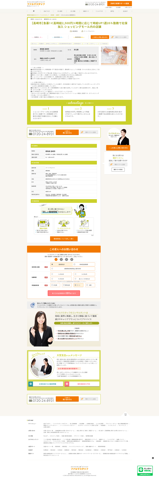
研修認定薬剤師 (84, 264)
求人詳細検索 (73, 423)
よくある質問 (99, 423)
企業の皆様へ (109, 7)
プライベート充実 (79, 436)
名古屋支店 (88, 450)
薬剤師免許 (62, 264)
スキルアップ (47, 441)
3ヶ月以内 (84, 274)
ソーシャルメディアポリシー (68, 425)
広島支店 (117, 450)
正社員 (55, 285)
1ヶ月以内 (61, 274)
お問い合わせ (128, 7)
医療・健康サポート (91, 446)
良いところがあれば (84, 279)
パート (78, 285)
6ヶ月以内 (61, 279)
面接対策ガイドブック (91, 439)
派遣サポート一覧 (48, 446)
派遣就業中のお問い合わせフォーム (64, 430)
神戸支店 (110, 450)
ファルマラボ (110, 439)
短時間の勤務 (89, 436)
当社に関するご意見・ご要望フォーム (86, 430)
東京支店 (73, 450)
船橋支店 (67, 450)
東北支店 (53, 450)
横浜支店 (80, 450)
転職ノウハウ (120, 439)
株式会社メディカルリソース (51, 455)
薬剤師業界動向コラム (88, 441)
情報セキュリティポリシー (51, 425)
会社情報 (81, 423)
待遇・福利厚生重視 (67, 436)
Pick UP (46, 436)
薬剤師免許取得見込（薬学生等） (72, 268)
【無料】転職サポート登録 (119, 3)
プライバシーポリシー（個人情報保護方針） (117, 423)
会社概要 (118, 7)
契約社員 (67, 285)
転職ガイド (102, 439)
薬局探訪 (98, 441)
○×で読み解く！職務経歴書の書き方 (73, 439)
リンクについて (112, 425)
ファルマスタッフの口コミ (60, 423)
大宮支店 (60, 450)
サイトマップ (122, 425)
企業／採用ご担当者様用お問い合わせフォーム (56, 432)
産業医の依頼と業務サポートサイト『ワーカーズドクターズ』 (85, 453)
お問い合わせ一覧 (48, 430)
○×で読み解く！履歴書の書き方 (52, 439)
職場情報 (78, 37)
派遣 (90, 285)
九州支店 (124, 450)
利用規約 (103, 425)
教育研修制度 (101, 446)
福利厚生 (64, 446)
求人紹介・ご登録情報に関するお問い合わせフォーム (113, 430)
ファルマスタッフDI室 (59, 441)
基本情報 (57, 37)
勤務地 (37, 37)
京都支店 (96, 450)
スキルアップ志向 (54, 436)
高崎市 (57, 15)
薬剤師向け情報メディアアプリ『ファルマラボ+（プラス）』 (59, 443)
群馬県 (52, 15)
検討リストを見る (118, 169)
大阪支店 (103, 450)
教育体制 (57, 446)
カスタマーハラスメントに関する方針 (88, 425)
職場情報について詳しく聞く (64, 239)
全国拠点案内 (90, 423)
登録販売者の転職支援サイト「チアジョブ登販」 (115, 453)
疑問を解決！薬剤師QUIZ (73, 441)
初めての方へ (47, 423)
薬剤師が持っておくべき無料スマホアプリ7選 (115, 441)
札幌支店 (46, 450)
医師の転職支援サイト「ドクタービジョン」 (55, 453)
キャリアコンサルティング (76, 446)
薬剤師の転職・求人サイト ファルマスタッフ (38, 15)
